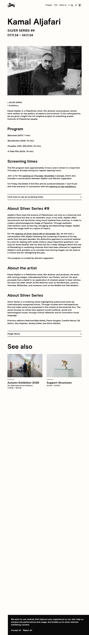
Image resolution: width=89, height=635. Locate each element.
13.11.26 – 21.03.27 (53, 386)
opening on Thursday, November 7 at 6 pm (43, 176)
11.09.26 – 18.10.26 (14, 388)
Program (49, 5)
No (69, 5)
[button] (44, 197)
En (72, 5)
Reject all (27, 630)
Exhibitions (13, 105)
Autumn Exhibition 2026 (23, 383)
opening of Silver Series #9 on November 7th (37, 233)
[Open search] (76, 5)
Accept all (16, 630)
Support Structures (59, 383)
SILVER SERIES (15, 102)
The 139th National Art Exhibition (20, 386)
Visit (55, 5)
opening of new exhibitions (62, 186)
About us (62, 5)
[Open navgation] (80, 5)
